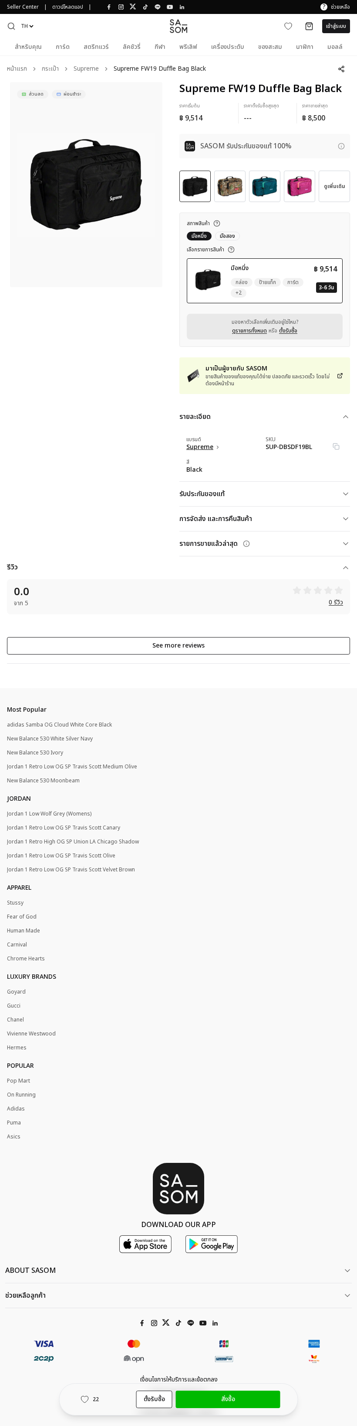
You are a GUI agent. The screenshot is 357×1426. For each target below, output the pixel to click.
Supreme (86, 69)
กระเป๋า (50, 69)
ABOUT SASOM (30, 1270)
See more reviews (178, 645)
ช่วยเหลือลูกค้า (25, 1295)
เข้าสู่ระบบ (336, 26)
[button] (11, 26)
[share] (341, 69)
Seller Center (23, 6)
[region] (86, 184)
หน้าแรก (17, 69)
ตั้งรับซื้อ (288, 331)
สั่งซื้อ (228, 1399)
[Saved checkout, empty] (309, 26)
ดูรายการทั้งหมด (249, 331)
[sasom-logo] (178, 26)
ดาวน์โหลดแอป (67, 6)
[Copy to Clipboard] (336, 446)
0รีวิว (336, 603)
